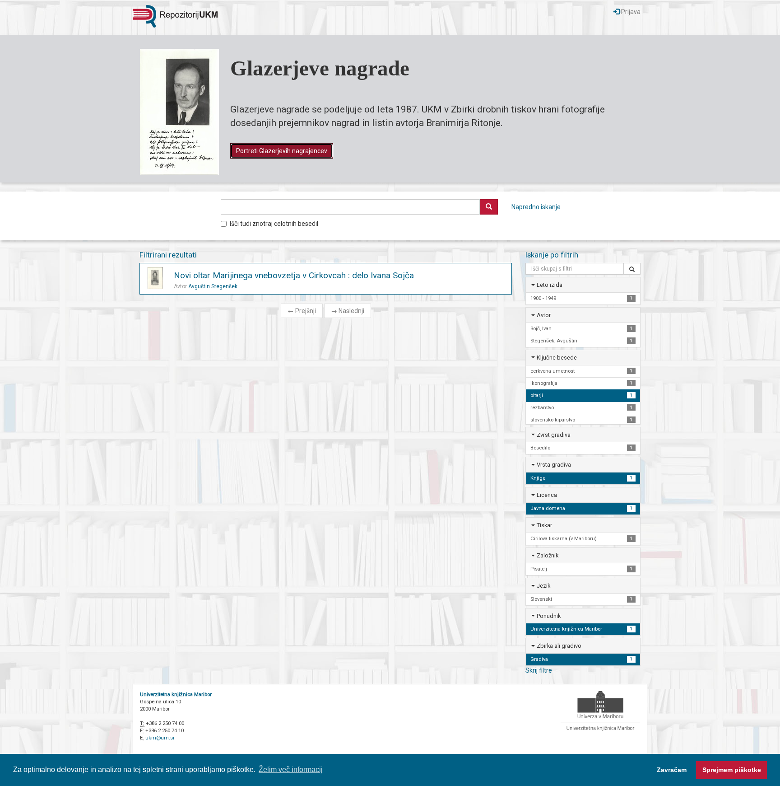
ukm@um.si (159, 738)
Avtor (544, 315)
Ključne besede (557, 357)
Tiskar (544, 525)
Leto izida (549, 284)
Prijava (630, 11)
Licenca (547, 494)
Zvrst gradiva (554, 434)
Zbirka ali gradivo (559, 645)
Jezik (543, 585)
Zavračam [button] (672, 769)
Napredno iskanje (536, 207)
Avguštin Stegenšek (212, 286)
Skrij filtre (538, 670)
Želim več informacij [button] (291, 769)
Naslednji (347, 310)
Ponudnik (549, 616)
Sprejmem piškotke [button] (731, 769)
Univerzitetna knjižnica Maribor (176, 694)
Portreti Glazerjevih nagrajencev (281, 150)
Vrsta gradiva (554, 464)
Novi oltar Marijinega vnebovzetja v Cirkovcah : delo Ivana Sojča (294, 275)
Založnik (547, 555)
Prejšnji (302, 310)
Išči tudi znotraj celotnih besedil (274, 223)
